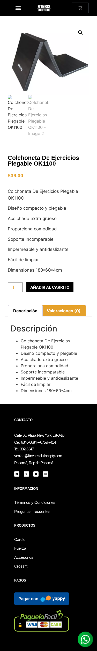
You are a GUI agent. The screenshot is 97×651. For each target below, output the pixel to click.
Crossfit (20, 566)
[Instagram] (45, 474)
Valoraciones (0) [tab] (64, 310)
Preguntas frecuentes (32, 512)
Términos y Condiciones (34, 502)
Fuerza (20, 548)
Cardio (19, 539)
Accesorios (23, 557)
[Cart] (80, 8)
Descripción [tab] (25, 310)
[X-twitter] (26, 474)
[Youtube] (36, 474)
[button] (18, 8)
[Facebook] (16, 474)
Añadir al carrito (50, 287)
